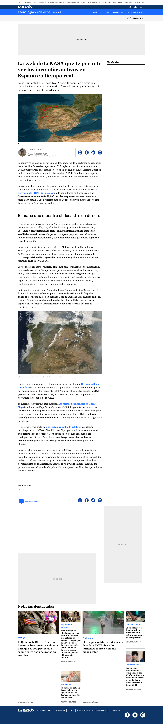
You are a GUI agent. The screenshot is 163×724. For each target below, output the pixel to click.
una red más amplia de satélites (63, 426)
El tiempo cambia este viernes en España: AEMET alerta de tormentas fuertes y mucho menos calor (103, 647)
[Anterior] (68, 11)
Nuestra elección (114, 12)
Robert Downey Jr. (39, 2)
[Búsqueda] (130, 7)
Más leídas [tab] (113, 62)
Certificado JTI (115, 710)
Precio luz (140, 2)
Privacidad (60, 710)
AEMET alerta (85, 2)
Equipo (51, 710)
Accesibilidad (101, 710)
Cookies (71, 710)
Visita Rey (27, 2)
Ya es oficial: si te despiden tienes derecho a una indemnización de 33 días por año (135, 632)
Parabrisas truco (73, 2)
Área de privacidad (85, 710)
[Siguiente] (145, 14)
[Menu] (142, 7)
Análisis (97, 12)
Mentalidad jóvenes (115, 2)
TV (135, 2)
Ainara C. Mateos (25, 702)
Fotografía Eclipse (99, 2)
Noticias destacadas (36, 606)
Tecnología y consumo (34, 12)
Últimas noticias (135, 12)
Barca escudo (60, 2)
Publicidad (41, 710)
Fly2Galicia (128, 2)
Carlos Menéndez (90, 702)
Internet (57, 12)
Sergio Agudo (33, 150)
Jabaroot (50, 2)
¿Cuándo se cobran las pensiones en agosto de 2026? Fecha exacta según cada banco (70, 692)
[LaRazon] (34, 6)
